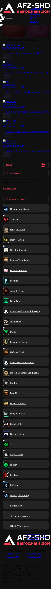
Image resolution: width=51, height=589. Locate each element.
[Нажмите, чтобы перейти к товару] (14, 48)
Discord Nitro (17, 434)
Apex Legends (17, 291)
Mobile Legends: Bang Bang (24, 372)
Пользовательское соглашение (37, 537)
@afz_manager (34, 556)
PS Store (14, 485)
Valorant (14, 219)
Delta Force (16, 301)
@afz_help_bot (12, 556)
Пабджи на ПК (17, 229)
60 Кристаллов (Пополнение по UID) (24, 53)
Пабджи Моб (17, 352)
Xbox (13, 444)
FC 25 (13, 332)
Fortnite (14, 280)
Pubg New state (18, 413)
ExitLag (14, 475)
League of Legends (19, 342)
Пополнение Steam (19, 209)
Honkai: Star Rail (18, 270)
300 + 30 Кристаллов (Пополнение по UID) (27, 72)
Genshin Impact (9, 188)
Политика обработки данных (37, 534)
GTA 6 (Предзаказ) (19, 526)
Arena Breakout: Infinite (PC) (25, 311)
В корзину (6, 57)
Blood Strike (16, 424)
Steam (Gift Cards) (19, 495)
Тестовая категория (20, 516)
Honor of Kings (18, 403)
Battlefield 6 (16, 505)
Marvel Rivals (17, 239)
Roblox (13, 383)
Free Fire (14, 393)
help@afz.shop (12, 553)
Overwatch (15, 321)
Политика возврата (33, 539)
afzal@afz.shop (34, 553)
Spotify (13, 464)
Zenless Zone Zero (19, 260)
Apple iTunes (16, 454)
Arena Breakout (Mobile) (22, 362)
